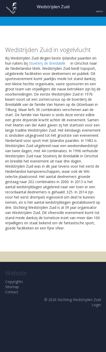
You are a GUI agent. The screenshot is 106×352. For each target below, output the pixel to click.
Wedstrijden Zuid (53, 7)
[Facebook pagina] (100, 284)
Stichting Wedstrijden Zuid (79, 299)
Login (96, 304)
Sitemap (12, 286)
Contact (11, 291)
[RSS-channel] (90, 284)
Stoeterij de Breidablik (47, 63)
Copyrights (14, 281)
